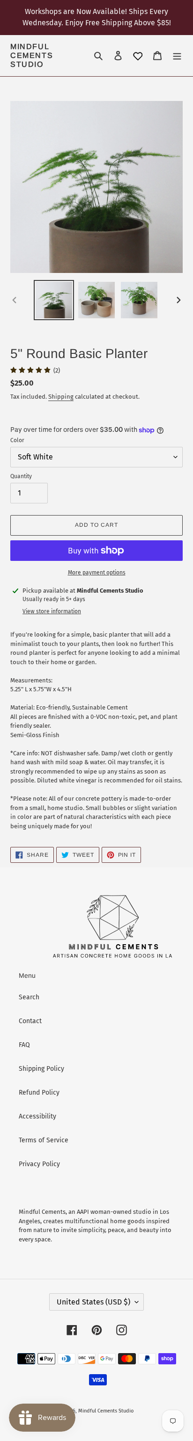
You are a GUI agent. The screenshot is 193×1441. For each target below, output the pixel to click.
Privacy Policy (39, 1164)
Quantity (21, 476)
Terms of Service (43, 1140)
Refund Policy (39, 1093)
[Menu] (177, 55)
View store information (51, 611)
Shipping (61, 396)
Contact (30, 1021)
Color (17, 440)
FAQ (24, 1045)
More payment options (97, 572)
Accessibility (37, 1116)
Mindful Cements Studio (31, 55)
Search (29, 997)
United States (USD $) (93, 1302)
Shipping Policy (41, 1069)
